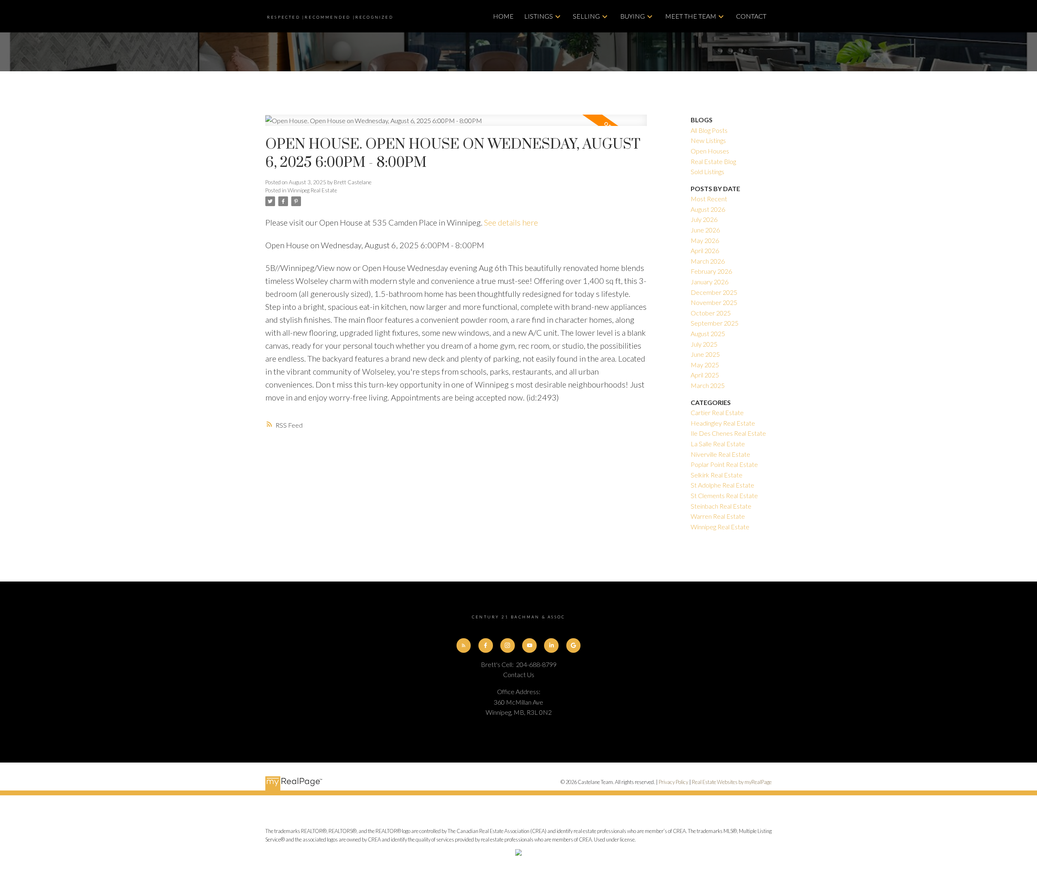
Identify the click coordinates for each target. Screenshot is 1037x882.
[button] (464, 645)
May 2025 (705, 365)
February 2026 (711, 271)
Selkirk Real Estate (717, 475)
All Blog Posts (709, 130)
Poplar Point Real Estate (724, 464)
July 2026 (704, 219)
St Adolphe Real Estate (722, 485)
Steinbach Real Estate (721, 506)
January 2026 (709, 281)
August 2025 (708, 333)
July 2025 (704, 344)
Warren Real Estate (718, 516)
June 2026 (705, 230)
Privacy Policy (673, 782)
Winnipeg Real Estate (312, 190)
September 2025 (714, 323)
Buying (632, 16)
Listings (538, 16)
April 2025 (705, 375)
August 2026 (708, 209)
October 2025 (711, 313)
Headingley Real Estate (723, 423)
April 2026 (705, 250)
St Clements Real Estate (724, 495)
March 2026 (708, 261)
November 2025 (714, 302)
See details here (511, 222)
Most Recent (709, 198)
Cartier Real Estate (717, 412)
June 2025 (705, 354)
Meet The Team (690, 16)
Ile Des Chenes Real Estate (728, 433)
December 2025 (714, 292)
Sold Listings (707, 171)
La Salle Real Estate (718, 443)
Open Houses (710, 151)
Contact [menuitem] (751, 16)
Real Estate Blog (713, 161)
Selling (586, 16)
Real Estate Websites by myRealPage (732, 782)
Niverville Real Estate (720, 454)
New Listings (708, 140)
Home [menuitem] (503, 16)
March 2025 (708, 385)
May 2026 (705, 240)
